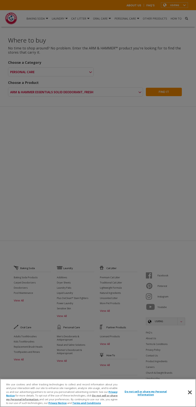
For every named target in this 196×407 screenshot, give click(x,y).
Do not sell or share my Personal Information (146, 393)
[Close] (190, 392)
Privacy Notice (57, 403)
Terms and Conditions (86, 403)
